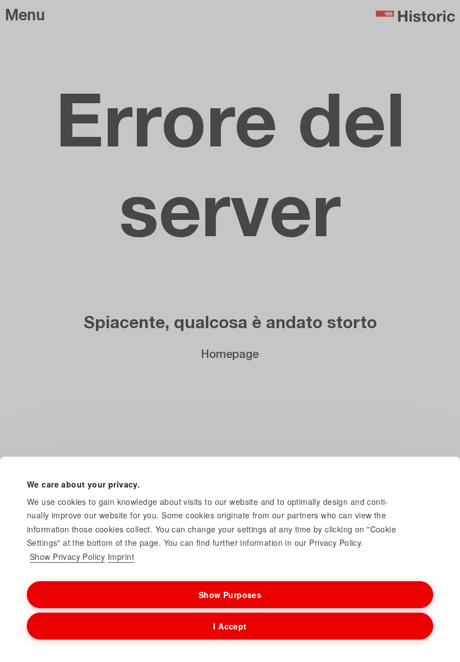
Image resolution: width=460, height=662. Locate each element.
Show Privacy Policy (67, 556)
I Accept (229, 626)
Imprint (121, 556)
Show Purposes (230, 594)
